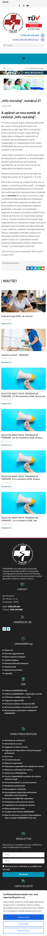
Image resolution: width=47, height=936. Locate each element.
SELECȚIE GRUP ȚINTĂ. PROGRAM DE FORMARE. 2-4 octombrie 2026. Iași (19, 519)
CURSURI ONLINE (29, 35)
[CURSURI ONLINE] (42, 35)
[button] (23, 58)
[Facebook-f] (19, 5)
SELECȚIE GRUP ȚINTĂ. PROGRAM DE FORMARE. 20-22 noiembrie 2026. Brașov (21, 436)
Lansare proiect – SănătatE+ (15, 354)
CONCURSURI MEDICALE (26, 40)
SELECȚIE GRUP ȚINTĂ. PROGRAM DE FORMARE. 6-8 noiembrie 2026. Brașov (20, 477)
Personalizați (23, 924)
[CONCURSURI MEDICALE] (42, 40)
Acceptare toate (23, 917)
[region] (23, 913)
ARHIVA (5, 2)
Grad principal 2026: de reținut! (17, 316)
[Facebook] (4, 629)
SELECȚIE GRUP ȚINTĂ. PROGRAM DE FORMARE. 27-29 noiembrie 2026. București (23, 395)
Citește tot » (6, 323)
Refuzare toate (23, 930)
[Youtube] (27, 5)
